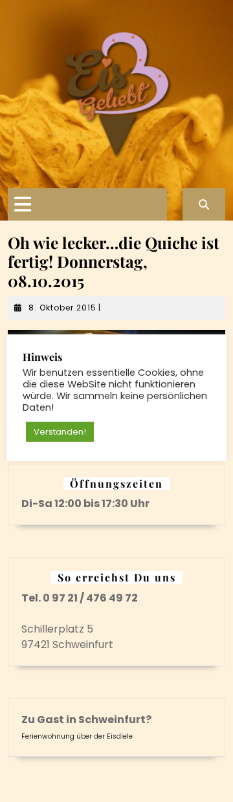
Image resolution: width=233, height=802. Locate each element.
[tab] (23, 204)
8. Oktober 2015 (62, 307)
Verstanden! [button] (60, 432)
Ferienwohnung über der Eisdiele (77, 736)
